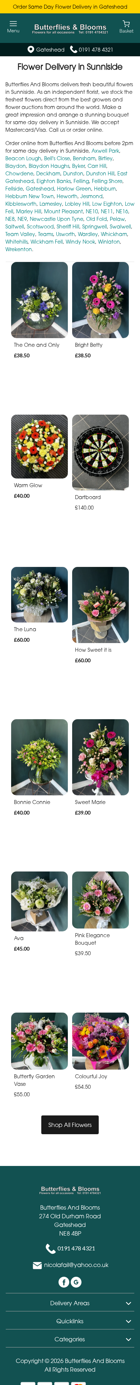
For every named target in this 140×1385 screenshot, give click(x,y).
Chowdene (19, 173)
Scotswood (40, 226)
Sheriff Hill (68, 226)
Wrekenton (18, 249)
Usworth (65, 234)
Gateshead (40, 188)
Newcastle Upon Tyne (56, 219)
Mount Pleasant (63, 211)
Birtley (105, 158)
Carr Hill (97, 166)
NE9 (22, 219)
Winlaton (109, 242)
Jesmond (91, 196)
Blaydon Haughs (49, 166)
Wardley (88, 234)
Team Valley (20, 234)
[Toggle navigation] (13, 26)
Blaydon (15, 166)
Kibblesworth (21, 204)
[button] (70, 1302)
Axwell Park (105, 151)
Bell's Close (57, 158)
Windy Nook (80, 242)
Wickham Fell (47, 242)
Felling (81, 181)
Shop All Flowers (70, 1124)
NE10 (92, 211)
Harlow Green (74, 188)
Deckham (48, 173)
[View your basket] (126, 26)
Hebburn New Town (29, 196)
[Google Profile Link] (76, 1281)
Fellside (14, 188)
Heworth (67, 196)
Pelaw (117, 219)
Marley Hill (28, 211)
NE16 (122, 211)
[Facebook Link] (65, 1281)
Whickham (114, 234)
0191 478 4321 (96, 50)
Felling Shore (107, 181)
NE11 (107, 211)
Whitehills (16, 242)
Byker (78, 166)
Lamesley (50, 204)
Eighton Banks (54, 181)
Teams (45, 234)
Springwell (94, 226)
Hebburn (105, 188)
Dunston (73, 173)
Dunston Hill (100, 173)
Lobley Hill (77, 204)
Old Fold (96, 219)
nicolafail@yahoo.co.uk (76, 1265)
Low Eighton (107, 204)
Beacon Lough (23, 158)
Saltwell (14, 226)
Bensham (84, 158)
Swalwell (120, 226)
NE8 (10, 219)
